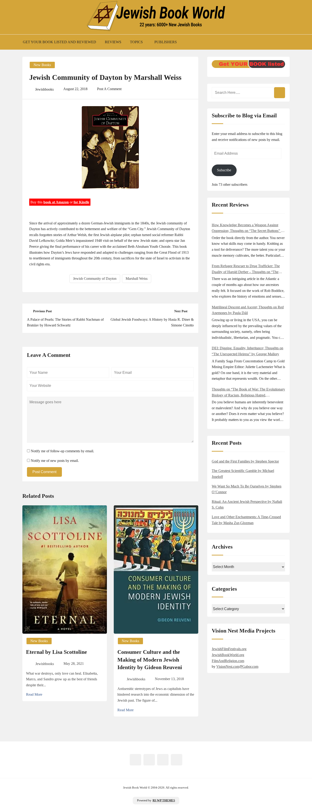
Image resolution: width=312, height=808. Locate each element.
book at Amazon (56, 202)
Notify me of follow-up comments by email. (62, 451)
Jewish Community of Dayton (94, 278)
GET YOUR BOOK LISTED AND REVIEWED (59, 42)
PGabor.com (249, 666)
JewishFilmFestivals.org (229, 649)
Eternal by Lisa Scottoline (56, 652)
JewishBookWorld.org (228, 655)
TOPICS (136, 42)
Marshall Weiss (137, 278)
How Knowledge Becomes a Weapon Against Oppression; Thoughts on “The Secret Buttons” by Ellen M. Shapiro (248, 228)
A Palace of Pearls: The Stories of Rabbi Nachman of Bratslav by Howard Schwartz (65, 322)
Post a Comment (109, 89)
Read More (34, 694)
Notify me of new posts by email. (55, 461)
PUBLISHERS (165, 42)
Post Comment (44, 472)
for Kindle (81, 202)
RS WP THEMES (164, 800)
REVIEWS (113, 42)
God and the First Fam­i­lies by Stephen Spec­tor (245, 461)
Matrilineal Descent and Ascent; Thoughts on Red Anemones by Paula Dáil (248, 310)
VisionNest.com (227, 666)
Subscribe (224, 170)
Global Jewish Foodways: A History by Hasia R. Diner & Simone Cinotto (152, 322)
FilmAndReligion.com (228, 661)
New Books (42, 65)
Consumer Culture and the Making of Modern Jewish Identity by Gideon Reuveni (149, 659)
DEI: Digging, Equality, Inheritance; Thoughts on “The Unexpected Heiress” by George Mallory (247, 351)
